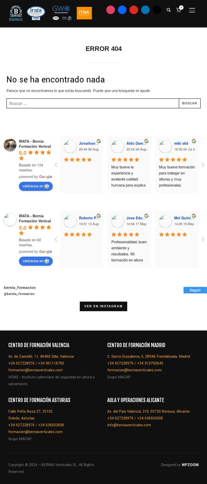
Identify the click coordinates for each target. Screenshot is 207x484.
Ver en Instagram (103, 306)
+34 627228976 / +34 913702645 (135, 363)
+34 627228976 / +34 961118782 (36, 363)
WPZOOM (190, 465)
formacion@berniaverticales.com (35, 370)
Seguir (195, 290)
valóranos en (33, 185)
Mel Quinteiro (185, 217)
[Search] (169, 10)
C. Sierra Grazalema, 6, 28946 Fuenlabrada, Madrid (148, 356)
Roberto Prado (91, 217)
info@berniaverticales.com (129, 425)
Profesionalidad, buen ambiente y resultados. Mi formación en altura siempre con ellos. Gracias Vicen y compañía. (129, 260)
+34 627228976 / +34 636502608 (36, 425)
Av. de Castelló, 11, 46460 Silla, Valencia (41, 356)
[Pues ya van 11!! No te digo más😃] (13, 317)
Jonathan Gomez (93, 143)
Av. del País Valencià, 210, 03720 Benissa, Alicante (148, 411)
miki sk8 (181, 143)
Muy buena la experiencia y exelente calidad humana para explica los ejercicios (129, 179)
